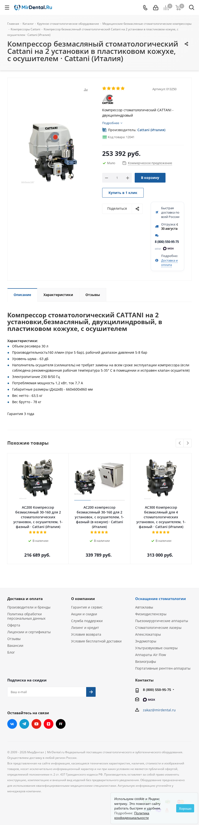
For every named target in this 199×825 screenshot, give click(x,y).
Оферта (13, 625)
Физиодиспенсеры (150, 614)
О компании (83, 598)
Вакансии (15, 645)
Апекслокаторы (148, 634)
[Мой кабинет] (155, 7)
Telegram (24, 724)
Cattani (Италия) (151, 130)
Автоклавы (144, 607)
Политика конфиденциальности (131, 815)
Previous (180, 443)
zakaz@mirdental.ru (159, 710)
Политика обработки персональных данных (26, 616)
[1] (104, 88)
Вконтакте (12, 724)
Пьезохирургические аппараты (161, 620)
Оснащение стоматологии (160, 598)
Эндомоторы (145, 641)
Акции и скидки (84, 614)
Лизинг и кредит (85, 627)
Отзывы (14, 638)
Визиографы (145, 661)
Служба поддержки (87, 620)
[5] (123, 88)
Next (188, 443)
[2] (109, 88)
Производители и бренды (28, 607)
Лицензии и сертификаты (29, 632)
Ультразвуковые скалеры (156, 648)
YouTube (36, 724)
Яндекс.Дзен (48, 724)
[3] (113, 88)
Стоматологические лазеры (158, 627)
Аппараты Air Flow (150, 654)
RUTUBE (61, 724)
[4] (118, 88)
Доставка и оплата (169, 262)
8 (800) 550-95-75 (167, 242)
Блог (11, 652)
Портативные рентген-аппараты (163, 668)
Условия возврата (86, 634)
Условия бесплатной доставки (96, 641)
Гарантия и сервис (87, 607)
